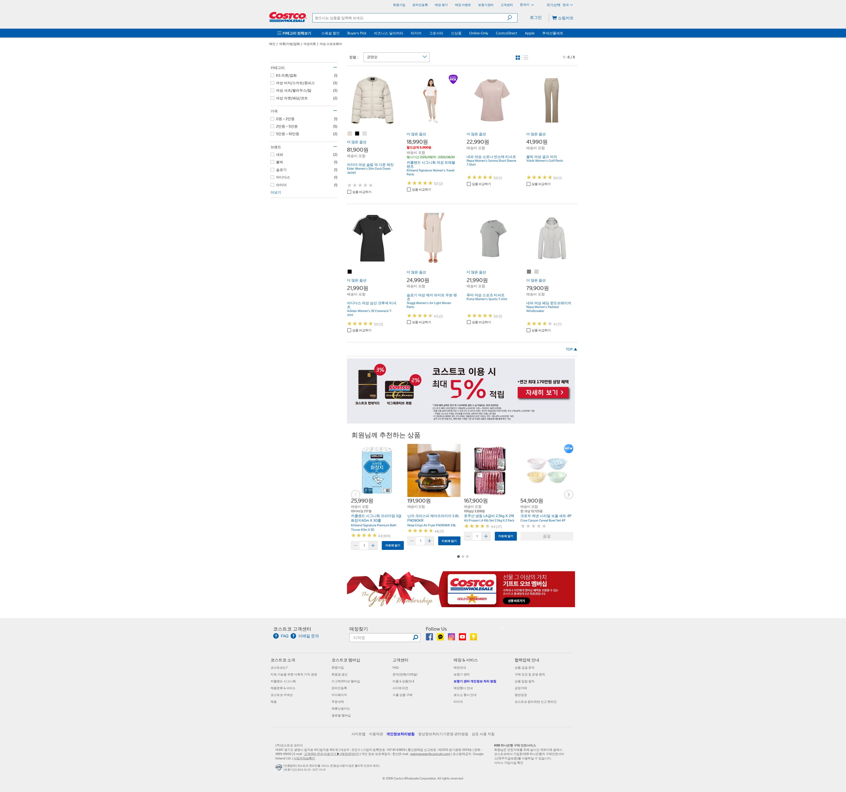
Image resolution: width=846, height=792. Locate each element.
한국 (566, 5)
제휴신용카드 (341, 708)
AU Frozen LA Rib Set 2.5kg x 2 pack (489, 520)
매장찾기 (358, 629)
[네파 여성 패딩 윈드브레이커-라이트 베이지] (537, 272)
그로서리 (436, 33)
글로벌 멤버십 (341, 715)
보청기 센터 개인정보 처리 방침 (475, 681)
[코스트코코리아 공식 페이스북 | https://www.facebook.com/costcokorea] (430, 638)
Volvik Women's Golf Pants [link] (544, 161)
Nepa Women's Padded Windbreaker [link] (542, 309)
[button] (512, 17)
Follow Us (436, 629)
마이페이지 (339, 695)
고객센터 (400, 659)
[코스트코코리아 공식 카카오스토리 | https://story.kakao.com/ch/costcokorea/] (473, 638)
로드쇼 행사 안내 (465, 695)
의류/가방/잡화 (289, 44)
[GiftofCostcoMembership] (461, 605)
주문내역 (338, 702)
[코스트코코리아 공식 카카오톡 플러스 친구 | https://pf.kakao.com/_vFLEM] (441, 638)
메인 (272, 44)
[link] (372, 123)
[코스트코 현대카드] (461, 421)
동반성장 (521, 695)
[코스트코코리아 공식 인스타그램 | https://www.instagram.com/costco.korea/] (452, 638)
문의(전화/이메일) (405, 674)
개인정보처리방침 (400, 734)
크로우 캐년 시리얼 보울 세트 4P (545, 516)
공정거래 (521, 688)
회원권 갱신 (340, 674)
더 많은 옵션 (356, 142)
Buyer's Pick (356, 33)
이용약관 (376, 734)
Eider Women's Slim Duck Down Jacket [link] (369, 170)
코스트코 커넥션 (282, 695)
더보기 (276, 192)
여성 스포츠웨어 (331, 44)
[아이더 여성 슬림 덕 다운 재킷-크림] (365, 134)
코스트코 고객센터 (292, 629)
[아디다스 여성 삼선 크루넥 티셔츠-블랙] (350, 272)
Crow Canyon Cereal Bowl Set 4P (542, 520)
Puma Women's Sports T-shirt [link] (487, 299)
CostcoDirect (506, 33)
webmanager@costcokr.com (429, 754)
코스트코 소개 (283, 659)
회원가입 (338, 668)
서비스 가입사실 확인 (508, 763)
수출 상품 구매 (402, 695)
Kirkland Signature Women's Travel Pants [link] (431, 172)
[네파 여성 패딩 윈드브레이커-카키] (529, 272)
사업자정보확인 (304, 758)
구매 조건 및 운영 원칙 (530, 674)
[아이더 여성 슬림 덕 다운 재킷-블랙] (357, 134)
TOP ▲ (571, 349)
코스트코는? (279, 668)
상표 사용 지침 (483, 734)
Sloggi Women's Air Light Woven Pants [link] (429, 305)
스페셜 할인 (330, 33)
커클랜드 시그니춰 (283, 681)
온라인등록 (339, 688)
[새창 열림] (279, 769)
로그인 (536, 17)
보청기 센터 (462, 674)
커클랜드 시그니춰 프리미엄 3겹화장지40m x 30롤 (376, 518)
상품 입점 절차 (524, 681)
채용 (274, 702)
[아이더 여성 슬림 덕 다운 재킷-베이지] (350, 134)
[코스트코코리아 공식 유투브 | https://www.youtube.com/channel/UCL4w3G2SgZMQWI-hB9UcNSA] (463, 638)
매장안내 (460, 668)
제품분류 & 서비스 (283, 688)
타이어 (416, 33)
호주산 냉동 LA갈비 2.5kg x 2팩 (489, 516)
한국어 (525, 5)
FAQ (396, 668)
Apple (529, 33)
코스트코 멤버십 (346, 659)
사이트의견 (400, 688)
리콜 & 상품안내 (403, 681)
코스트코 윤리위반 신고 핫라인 (536, 702)
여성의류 (310, 44)
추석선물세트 (552, 33)
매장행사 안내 (463, 688)
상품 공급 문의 (524, 668)
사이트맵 (358, 734)
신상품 (456, 33)
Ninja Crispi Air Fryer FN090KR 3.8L (431, 525)
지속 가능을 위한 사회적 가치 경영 (294, 674)
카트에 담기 (392, 545)
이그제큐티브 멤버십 (346, 681)
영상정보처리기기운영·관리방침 (443, 734)
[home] (288, 16)
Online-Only (478, 33)
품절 (547, 536)
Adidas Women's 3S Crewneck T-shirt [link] (369, 313)
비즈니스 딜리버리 (388, 33)
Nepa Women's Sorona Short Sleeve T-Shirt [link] (491, 163)
